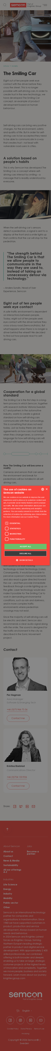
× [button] (46, 489)
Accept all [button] (25, 547)
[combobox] (42, 489)
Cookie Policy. (33, 517)
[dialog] (25, 525)
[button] (25, 560)
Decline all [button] (25, 553)
